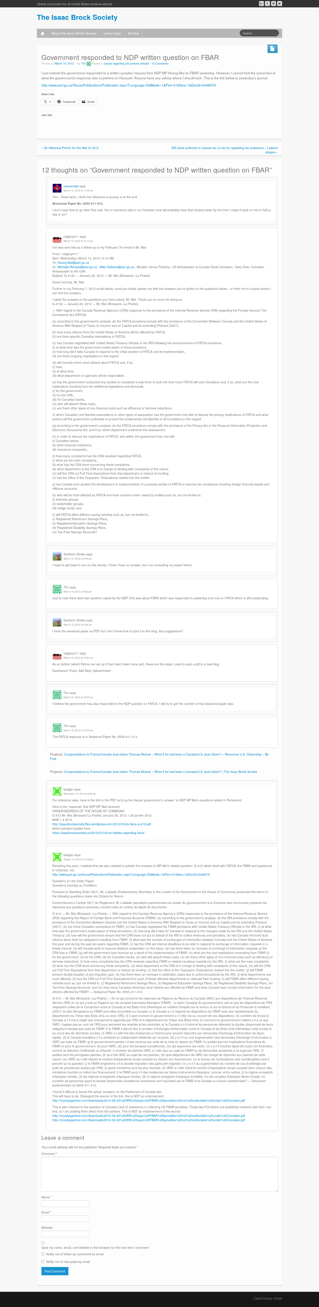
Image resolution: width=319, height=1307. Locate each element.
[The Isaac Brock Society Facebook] (267, 3)
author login (112, 33)
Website (47, 1227)
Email (46, 1212)
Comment (49, 1153)
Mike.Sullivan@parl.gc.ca (117, 267)
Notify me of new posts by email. (68, 1261)
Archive (133, 33)
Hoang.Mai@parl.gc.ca (73, 262)
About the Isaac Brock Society (74, 33)
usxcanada (71, 186)
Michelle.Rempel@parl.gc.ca (77, 267)
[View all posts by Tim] (89, 63)
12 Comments (159, 63)
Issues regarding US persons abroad (126, 63)
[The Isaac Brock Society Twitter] (279, 3)
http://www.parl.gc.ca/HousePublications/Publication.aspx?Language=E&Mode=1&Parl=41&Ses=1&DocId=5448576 (128, 85)
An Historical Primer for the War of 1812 (71, 148)
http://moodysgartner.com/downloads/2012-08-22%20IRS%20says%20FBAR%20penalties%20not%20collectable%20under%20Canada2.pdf (148, 1100)
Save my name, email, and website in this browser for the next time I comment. (95, 1247)
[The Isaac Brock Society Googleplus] (261, 3)
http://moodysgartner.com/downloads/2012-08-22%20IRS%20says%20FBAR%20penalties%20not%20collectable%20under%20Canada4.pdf (148, 1120)
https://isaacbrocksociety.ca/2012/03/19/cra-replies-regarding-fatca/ (98, 832)
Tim (83, 63)
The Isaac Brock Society (77, 17)
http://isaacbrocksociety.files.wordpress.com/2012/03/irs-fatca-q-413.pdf (101, 824)
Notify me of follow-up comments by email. (75, 1254)
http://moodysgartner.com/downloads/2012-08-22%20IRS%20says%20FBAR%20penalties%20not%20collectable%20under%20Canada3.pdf (148, 1115)
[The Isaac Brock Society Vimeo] (273, 3)
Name (46, 1197)
